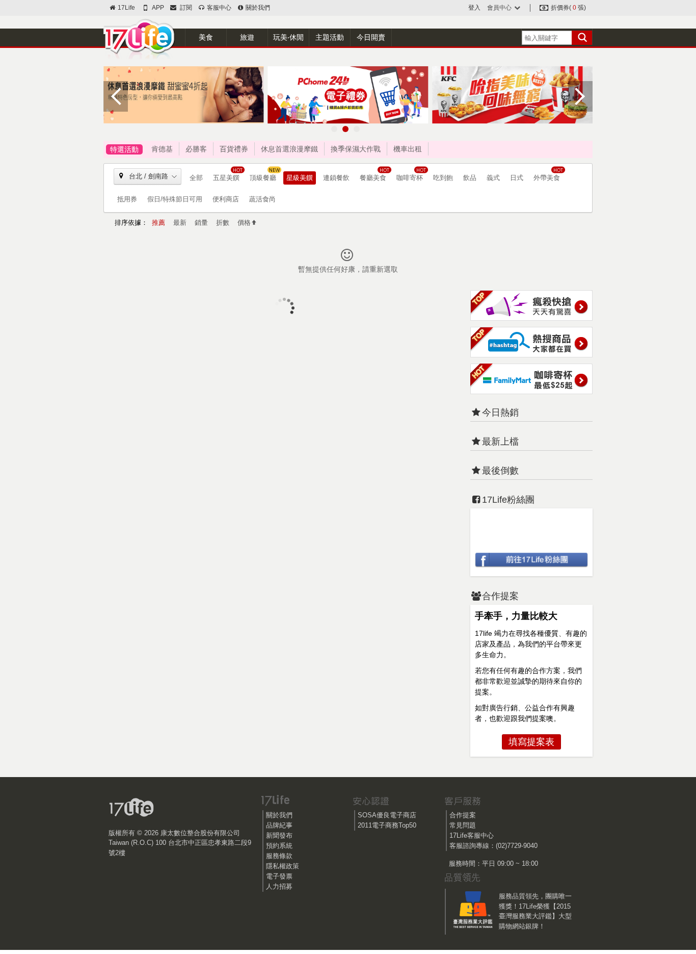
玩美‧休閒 (288, 37)
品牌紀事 (279, 825)
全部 (196, 178)
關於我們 (257, 7)
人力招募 (279, 886)
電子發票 (279, 876)
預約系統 (279, 845)
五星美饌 (226, 178)
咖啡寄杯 (409, 178)
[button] (334, 129)
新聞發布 (279, 835)
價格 (244, 222)
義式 (493, 178)
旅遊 (247, 37)
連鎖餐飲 (336, 178)
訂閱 (184, 7)
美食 (206, 37)
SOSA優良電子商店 (387, 815)
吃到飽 (443, 178)
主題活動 (329, 37)
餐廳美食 (373, 178)
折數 (222, 222)
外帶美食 (546, 178)
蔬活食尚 (262, 199)
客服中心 (218, 7)
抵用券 (127, 199)
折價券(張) (567, 7)
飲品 (469, 178)
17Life (125, 7)
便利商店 (225, 199)
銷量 (201, 222)
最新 (179, 222)
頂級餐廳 (263, 178)
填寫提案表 (531, 742)
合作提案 (462, 815)
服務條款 (279, 856)
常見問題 (462, 825)
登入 (474, 7)
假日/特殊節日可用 (174, 199)
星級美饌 (299, 178)
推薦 (158, 222)
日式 (516, 178)
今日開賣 (371, 37)
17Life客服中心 (471, 835)
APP (157, 7)
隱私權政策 (282, 866)
